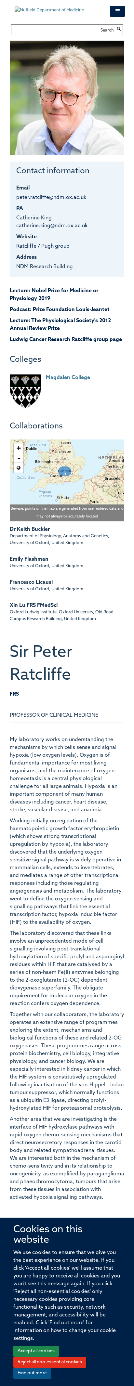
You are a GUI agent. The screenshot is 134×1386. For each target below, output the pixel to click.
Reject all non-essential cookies (50, 1362)
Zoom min (18, 468)
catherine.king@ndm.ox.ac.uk (51, 226)
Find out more (32, 1373)
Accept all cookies (36, 1351)
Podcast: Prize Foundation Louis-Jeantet (60, 309)
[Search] (119, 29)
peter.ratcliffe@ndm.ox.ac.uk (51, 197)
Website (26, 237)
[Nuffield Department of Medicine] (57, 7)
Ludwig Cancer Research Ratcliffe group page (66, 339)
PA (19, 208)
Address (26, 257)
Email (23, 188)
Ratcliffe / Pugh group (43, 246)
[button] (117, 11)
